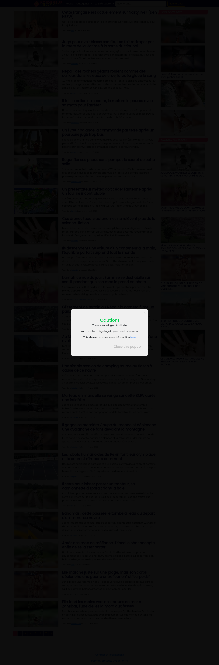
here (133, 337)
